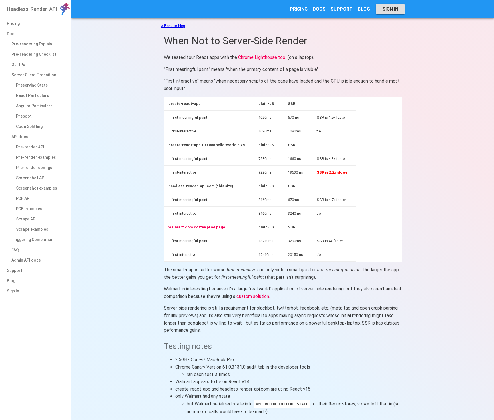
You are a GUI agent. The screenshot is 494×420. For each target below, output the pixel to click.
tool (282, 57)
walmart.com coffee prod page (196, 227)
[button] (299, 9)
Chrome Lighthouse (257, 57)
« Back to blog (173, 26)
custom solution (252, 296)
